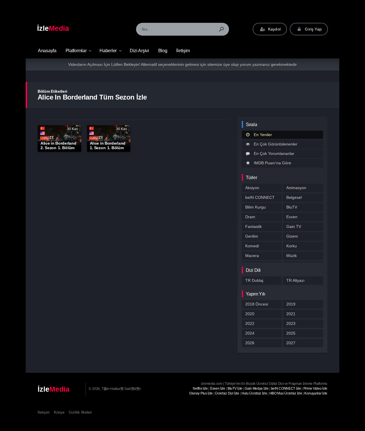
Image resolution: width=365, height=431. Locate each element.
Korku (291, 246)
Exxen (291, 217)
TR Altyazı (295, 280)
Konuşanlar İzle (315, 393)
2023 (290, 323)
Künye (59, 412)
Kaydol (274, 29)
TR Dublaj (254, 280)
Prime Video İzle (315, 388)
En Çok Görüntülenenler (275, 144)
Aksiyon (252, 187)
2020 (249, 313)
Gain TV (293, 226)
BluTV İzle (235, 388)
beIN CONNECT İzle (286, 388)
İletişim (183, 50)
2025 (290, 333)
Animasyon (296, 187)
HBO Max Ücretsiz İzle (285, 393)
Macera (252, 255)
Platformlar (76, 50)
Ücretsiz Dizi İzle (227, 393)
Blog (162, 50)
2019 (290, 304)
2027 (290, 343)
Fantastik (253, 226)
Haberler (108, 50)
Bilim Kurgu (255, 207)
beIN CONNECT (260, 197)
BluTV (291, 207)
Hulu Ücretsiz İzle (254, 393)
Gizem (292, 236)
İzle (53, 28)
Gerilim (251, 236)
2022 (249, 323)
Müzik (291, 255)
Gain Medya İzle (257, 388)
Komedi (252, 246)
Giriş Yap (313, 29)
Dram (250, 217)
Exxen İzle (217, 388)
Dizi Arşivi (139, 50)
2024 (249, 333)
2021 (290, 313)
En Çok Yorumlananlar (274, 153)
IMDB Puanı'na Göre (272, 163)
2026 (249, 343)
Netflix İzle (200, 388)
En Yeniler (263, 134)
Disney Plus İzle (201, 393)
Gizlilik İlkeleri (80, 412)
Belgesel (294, 197)
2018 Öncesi (256, 304)
